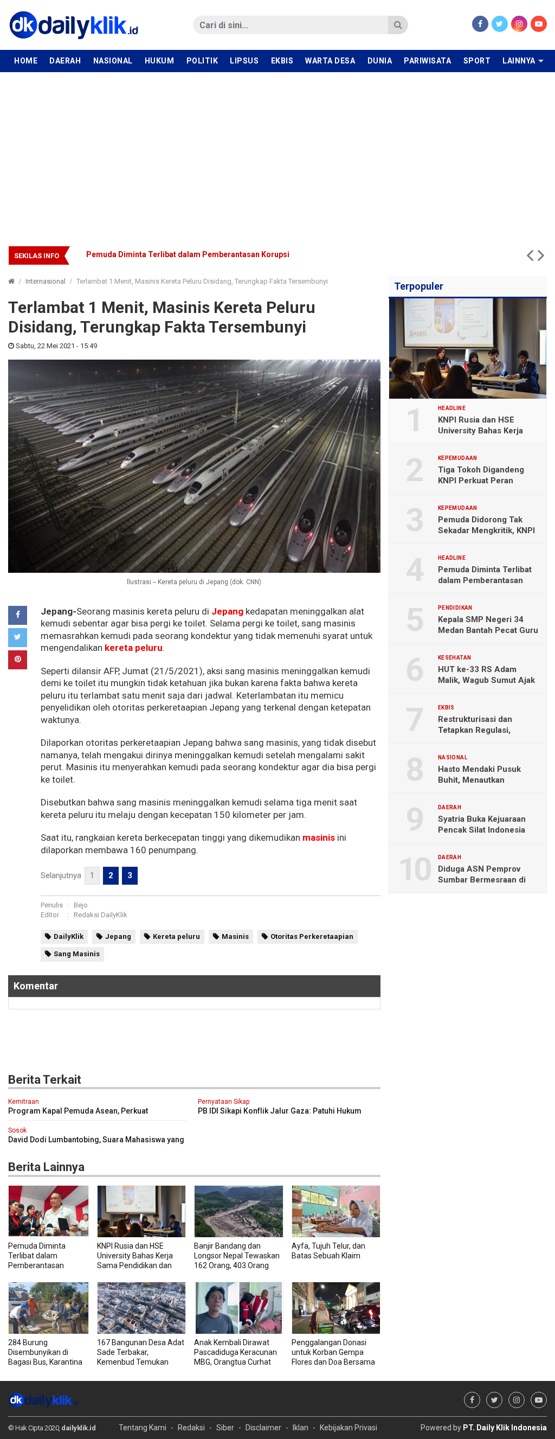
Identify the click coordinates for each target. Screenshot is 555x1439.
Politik (202, 60)
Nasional (113, 60)
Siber (225, 1427)
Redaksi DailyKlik (100, 915)
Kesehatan (455, 658)
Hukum (160, 60)
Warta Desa (330, 60)
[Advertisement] (277, 153)
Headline (452, 408)
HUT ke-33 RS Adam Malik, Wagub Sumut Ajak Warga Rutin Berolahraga (214, 254)
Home (25, 60)
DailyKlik (68, 936)
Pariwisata (427, 60)
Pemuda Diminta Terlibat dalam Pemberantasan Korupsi (485, 580)
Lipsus (244, 60)
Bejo (81, 905)
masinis (318, 837)
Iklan (300, 1427)
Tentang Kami (142, 1427)
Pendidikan (455, 608)
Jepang (227, 611)
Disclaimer (263, 1427)
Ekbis (282, 60)
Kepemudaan (457, 458)
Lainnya (518, 60)
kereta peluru (134, 647)
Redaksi (191, 1427)
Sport (477, 60)
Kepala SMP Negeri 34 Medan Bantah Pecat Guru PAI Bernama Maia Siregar (488, 630)
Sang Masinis (77, 954)
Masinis (235, 936)
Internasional (45, 281)
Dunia (379, 60)
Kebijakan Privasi (348, 1427)
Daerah (65, 60)
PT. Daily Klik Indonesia (505, 1427)
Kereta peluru (176, 936)
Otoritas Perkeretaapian (311, 936)
